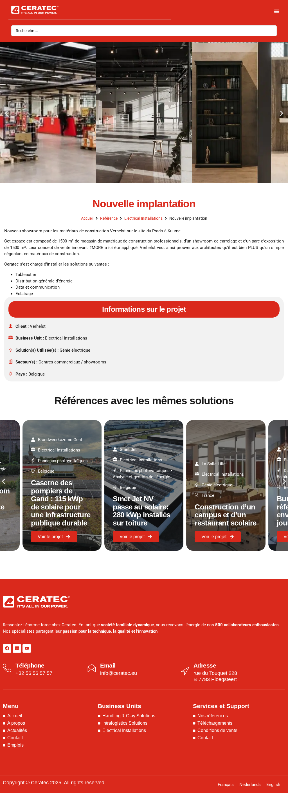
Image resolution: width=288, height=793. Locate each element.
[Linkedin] (17, 648)
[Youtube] (26, 648)
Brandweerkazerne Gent (60, 439)
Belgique (36, 374)
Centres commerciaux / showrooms (72, 362)
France (208, 495)
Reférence (109, 218)
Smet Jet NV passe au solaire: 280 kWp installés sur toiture (141, 511)
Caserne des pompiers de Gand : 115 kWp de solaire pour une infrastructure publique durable (61, 503)
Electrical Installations (143, 218)
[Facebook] (7, 648)
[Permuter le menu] (277, 11)
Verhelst (38, 326)
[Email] (91, 668)
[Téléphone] (7, 668)
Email (108, 665)
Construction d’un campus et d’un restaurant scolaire (225, 515)
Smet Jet (128, 449)
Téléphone (29, 665)
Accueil (87, 218)
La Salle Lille (214, 463)
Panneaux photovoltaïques (63, 460)
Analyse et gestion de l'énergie (141, 476)
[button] (6, 113)
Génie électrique (75, 350)
